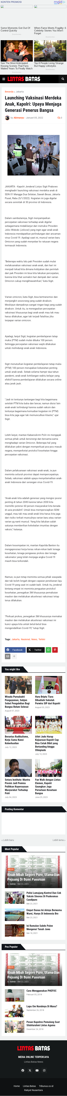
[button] (3, 79)
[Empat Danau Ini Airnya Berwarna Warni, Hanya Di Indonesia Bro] (14, 915)
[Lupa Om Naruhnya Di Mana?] (14, 1011)
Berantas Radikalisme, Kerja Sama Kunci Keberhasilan (17, 740)
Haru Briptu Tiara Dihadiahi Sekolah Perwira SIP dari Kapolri (47, 700)
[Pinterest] (55, 650)
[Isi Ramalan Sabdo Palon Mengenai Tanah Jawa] (14, 930)
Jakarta (20, 92)
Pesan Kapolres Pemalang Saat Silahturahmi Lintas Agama (43, 1023)
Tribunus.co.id (46, 1086)
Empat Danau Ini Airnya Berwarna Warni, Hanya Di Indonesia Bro (44, 912)
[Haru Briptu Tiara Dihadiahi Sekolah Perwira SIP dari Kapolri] (48, 685)
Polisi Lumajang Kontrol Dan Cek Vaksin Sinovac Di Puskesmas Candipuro (44, 896)
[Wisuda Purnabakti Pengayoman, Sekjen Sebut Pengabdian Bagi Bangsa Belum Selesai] (18, 685)
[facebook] (23, 1070)
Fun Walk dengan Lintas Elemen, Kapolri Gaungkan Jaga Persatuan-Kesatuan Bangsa (47, 786)
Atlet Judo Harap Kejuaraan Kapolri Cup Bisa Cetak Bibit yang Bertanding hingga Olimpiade (47, 743)
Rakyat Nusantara (33, 1090)
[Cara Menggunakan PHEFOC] (14, 995)
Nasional (25, 639)
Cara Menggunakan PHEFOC (41, 990)
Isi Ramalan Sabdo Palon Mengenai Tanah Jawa (40, 927)
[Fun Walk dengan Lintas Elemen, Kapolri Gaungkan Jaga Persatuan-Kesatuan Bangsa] (48, 768)
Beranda (9, 92)
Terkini (42, 639)
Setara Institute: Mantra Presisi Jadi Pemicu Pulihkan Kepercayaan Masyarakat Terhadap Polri (17, 786)
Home (17, 1086)
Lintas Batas (29, 1086)
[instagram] (44, 1070)
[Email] (7, 656)
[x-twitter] (30, 1070)
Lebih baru (8, 840)
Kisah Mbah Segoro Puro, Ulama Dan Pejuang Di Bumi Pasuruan (33, 877)
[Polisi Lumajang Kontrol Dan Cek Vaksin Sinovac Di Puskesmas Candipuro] (14, 897)
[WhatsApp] (48, 650)
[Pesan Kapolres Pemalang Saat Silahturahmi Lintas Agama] (14, 1026)
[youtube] (37, 1070)
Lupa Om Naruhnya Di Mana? (42, 1006)
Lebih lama (58, 840)
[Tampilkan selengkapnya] (14, 656)
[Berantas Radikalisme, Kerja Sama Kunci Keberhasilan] (18, 725)
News (34, 639)
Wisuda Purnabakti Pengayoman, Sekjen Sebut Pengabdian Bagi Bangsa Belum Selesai (17, 701)
